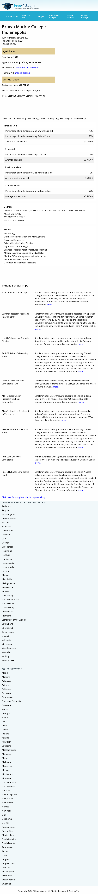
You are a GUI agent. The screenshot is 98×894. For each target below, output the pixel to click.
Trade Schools (70, 16)
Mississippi (7, 774)
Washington (8, 871)
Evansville (6, 526)
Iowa (4, 721)
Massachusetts (9, 750)
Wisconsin (7, 875)
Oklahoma (7, 818)
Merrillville (7, 579)
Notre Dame (8, 603)
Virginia (5, 859)
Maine (5, 758)
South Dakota (8, 843)
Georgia (6, 713)
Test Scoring (33, 118)
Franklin (6, 534)
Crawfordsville (9, 518)
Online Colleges (85, 16)
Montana (6, 778)
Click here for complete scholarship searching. (24, 497)
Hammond (7, 550)
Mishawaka (7, 587)
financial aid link (22, 72)
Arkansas (6, 681)
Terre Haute (8, 632)
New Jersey (7, 798)
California (6, 689)
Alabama (6, 677)
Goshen (5, 542)
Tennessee (7, 847)
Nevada (5, 806)
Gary (4, 538)
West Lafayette (9, 648)
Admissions (19, 118)
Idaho (4, 725)
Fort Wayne (7, 530)
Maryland (6, 754)
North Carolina (9, 782)
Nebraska (6, 790)
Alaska (5, 672)
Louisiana (6, 745)
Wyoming (6, 883)
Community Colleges (53, 16)
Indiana (5, 733)
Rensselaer (7, 611)
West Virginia (8, 879)
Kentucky (6, 741)
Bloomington (8, 514)
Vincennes (7, 644)
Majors (68, 118)
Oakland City (8, 607)
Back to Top (74, 891)
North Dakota (8, 786)
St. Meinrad (7, 627)
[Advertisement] (48, 105)
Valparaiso (7, 640)
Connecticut (7, 697)
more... (50, 304)
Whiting (5, 656)
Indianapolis (8, 563)
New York (6, 810)
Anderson (6, 506)
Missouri (6, 770)
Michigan (6, 762)
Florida (5, 709)
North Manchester (11, 599)
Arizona (5, 685)
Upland (5, 636)
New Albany (7, 595)
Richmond (6, 615)
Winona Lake (8, 660)
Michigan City (8, 583)
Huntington (7, 559)
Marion (5, 575)
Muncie (5, 591)
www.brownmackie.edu (27, 67)
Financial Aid (26, 16)
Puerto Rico (7, 831)
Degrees (59, 118)
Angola (5, 510)
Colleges (40, 16)
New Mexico (8, 802)
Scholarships (11, 16)
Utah (4, 855)
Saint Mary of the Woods (14, 619)
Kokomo (6, 571)
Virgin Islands (8, 863)
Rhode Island (8, 835)
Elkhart (5, 522)
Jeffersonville (8, 567)
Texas (5, 851)
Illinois (5, 729)
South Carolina (9, 839)
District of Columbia (11, 701)
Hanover (6, 555)
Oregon (5, 823)
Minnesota (7, 766)
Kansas (5, 737)
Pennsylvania (8, 827)
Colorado (6, 693)
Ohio (4, 814)
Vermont (6, 867)
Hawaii (5, 717)
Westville (6, 652)
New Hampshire (9, 794)
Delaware (6, 705)
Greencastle (7, 546)
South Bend (7, 623)
